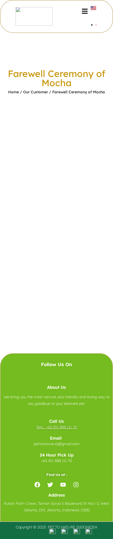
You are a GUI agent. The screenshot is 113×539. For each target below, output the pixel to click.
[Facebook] (37, 485)
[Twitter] (50, 485)
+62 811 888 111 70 (61, 427)
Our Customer (35, 92)
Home (13, 92)
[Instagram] (76, 485)
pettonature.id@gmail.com (57, 443)
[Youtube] (63, 485)
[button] (84, 11)
